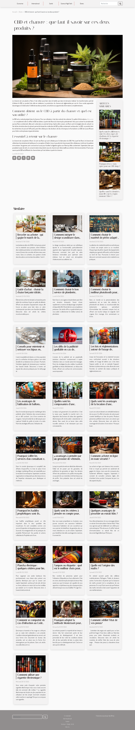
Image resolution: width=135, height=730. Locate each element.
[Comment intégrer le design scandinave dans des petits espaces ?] (67, 224)
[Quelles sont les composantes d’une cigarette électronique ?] (67, 390)
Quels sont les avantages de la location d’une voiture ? (104, 404)
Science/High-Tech (66, 4)
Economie (20, 4)
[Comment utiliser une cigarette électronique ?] (31, 664)
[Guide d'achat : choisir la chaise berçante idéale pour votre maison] (31, 278)
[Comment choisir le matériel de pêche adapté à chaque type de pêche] (104, 224)
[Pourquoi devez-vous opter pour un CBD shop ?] (109, 152)
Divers (82, 4)
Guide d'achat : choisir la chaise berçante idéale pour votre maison (30, 292)
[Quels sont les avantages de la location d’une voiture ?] (104, 390)
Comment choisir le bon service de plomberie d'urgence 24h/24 (66, 292)
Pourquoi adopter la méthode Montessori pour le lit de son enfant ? (67, 623)
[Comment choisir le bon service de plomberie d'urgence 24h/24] (67, 278)
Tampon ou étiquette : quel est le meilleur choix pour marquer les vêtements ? (68, 568)
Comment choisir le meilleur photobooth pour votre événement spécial (104, 292)
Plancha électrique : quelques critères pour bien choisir (31, 568)
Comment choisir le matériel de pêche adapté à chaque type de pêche (105, 237)
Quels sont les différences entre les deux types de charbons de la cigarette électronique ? (109, 135)
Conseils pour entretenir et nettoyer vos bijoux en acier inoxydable (30, 349)
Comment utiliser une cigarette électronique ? (29, 676)
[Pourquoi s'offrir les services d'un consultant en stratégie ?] (31, 445)
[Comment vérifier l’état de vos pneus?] (104, 609)
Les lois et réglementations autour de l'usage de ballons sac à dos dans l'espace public (104, 351)
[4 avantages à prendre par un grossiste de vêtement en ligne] (67, 445)
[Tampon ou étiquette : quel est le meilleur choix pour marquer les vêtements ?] (67, 554)
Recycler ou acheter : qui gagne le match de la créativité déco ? (30, 237)
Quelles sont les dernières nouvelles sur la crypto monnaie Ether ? (109, 193)
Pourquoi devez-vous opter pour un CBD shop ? (109, 165)
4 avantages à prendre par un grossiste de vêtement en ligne (67, 458)
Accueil (14, 12)
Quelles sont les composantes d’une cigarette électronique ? (66, 404)
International (35, 4)
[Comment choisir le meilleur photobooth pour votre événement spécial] (104, 278)
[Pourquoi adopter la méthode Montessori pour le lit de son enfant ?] (67, 609)
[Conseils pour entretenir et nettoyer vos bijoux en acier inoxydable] (31, 335)
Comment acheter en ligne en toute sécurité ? (104, 457)
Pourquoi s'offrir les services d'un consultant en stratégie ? (31, 458)
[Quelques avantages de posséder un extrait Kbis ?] (104, 500)
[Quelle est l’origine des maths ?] (104, 554)
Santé (51, 4)
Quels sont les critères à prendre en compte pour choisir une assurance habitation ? (66, 515)
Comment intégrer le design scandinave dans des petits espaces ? (66, 237)
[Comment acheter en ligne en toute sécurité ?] (104, 445)
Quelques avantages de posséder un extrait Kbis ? (104, 512)
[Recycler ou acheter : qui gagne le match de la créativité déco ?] (31, 224)
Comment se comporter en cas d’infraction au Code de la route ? (31, 623)
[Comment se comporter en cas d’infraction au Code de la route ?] (31, 609)
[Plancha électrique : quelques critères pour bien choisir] (31, 554)
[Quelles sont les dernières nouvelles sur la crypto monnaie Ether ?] (109, 179)
